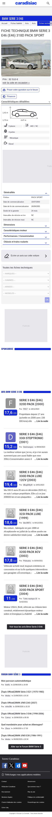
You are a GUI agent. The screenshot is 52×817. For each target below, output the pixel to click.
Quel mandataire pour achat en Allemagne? (22, 724)
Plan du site (31, 792)
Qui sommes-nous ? (34, 786)
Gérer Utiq (5, 807)
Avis (27, 23)
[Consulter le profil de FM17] (11, 408)
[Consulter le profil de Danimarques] (11, 442)
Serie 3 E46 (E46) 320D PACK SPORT (31, 589)
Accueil (4, 23)
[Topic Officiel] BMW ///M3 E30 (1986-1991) (21, 735)
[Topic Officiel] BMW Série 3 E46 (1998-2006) (22, 713)
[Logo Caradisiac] (26, 5)
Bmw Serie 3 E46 (12, 18)
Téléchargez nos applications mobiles (23, 775)
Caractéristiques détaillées (15, 101)
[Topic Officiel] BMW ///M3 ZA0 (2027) (19, 702)
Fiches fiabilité (16, 23)
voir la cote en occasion (16, 82)
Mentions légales (7, 797)
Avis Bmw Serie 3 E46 (11, 391)
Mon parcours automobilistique (16, 681)
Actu (34, 23)
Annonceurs (31, 781)
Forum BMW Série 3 (10, 674)
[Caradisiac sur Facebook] (5, 766)
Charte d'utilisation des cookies (12, 802)
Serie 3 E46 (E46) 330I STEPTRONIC (31, 438)
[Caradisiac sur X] (12, 766)
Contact (4, 781)
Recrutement (6, 792)
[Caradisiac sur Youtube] (24, 766)
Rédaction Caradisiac (8, 786)
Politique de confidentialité (36, 797)
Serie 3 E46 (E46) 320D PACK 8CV (31, 552)
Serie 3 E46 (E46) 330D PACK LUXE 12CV (31, 476)
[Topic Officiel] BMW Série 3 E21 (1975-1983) (22, 692)
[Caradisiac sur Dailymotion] (18, 766)
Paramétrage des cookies (36, 802)
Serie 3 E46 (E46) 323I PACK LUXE (31, 514)
